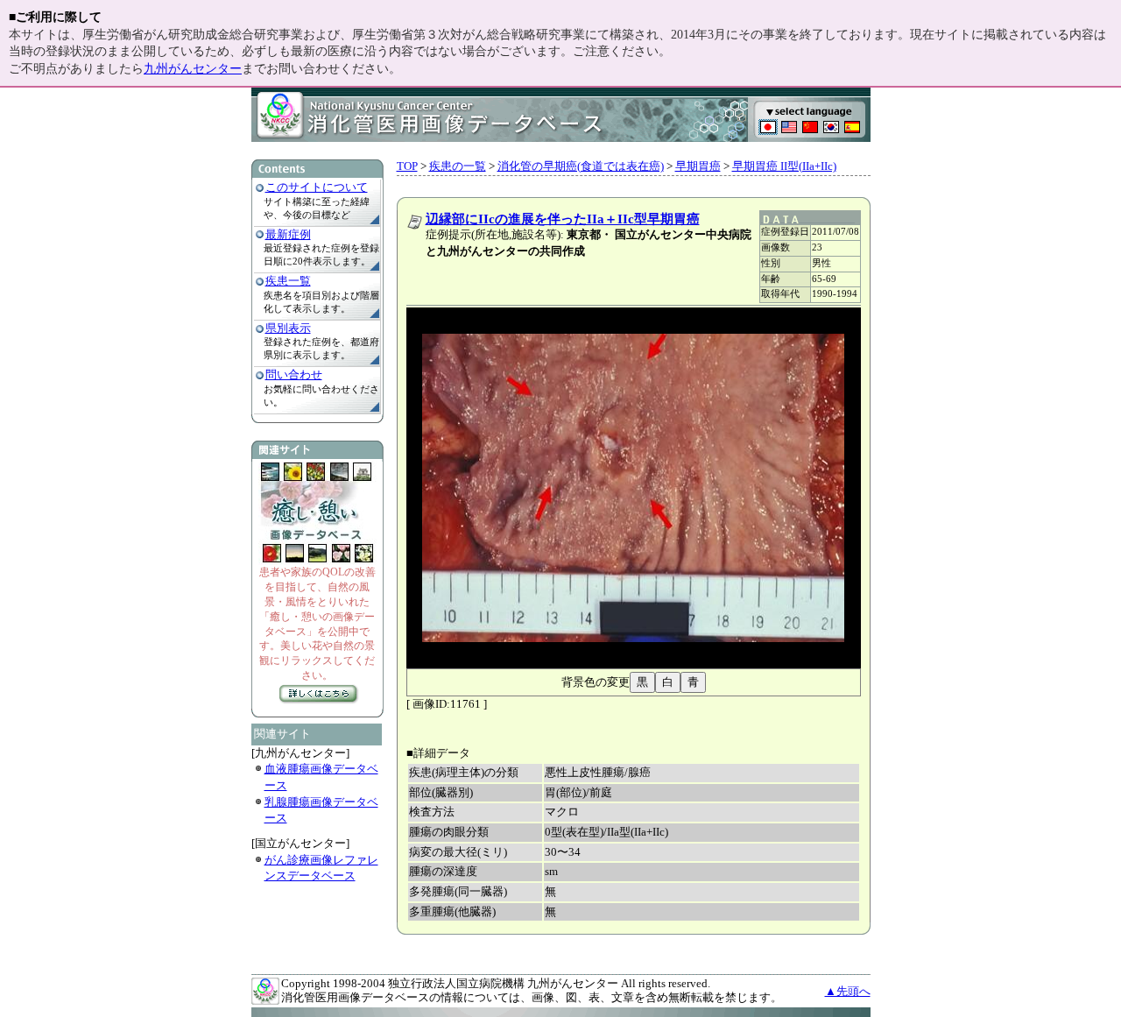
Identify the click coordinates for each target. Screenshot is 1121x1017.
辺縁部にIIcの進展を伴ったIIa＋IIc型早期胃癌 (563, 219)
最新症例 (288, 234)
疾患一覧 (288, 280)
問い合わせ (293, 374)
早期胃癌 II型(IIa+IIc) (784, 166)
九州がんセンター (193, 68)
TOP (407, 166)
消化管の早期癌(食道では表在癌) (580, 166)
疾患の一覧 (457, 166)
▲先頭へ (848, 991)
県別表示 (288, 328)
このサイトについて (316, 187)
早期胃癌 (698, 166)
